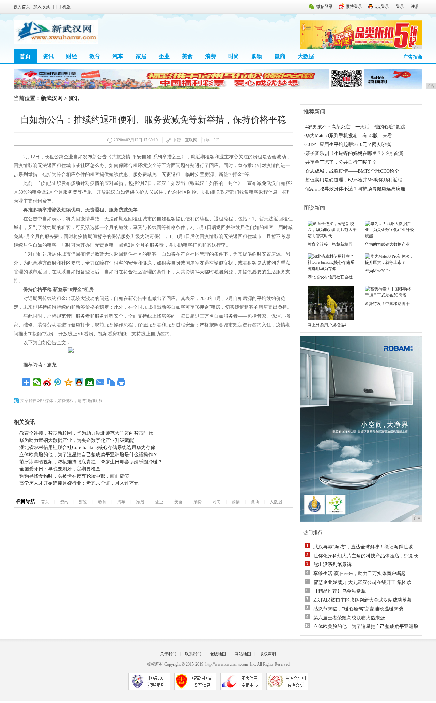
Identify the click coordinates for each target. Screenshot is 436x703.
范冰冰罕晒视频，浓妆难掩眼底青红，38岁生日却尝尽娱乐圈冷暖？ (90, 461)
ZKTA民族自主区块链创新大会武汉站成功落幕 (362, 600)
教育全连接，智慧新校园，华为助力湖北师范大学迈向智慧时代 (86, 433)
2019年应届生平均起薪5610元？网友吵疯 (348, 144)
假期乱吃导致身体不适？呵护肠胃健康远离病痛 (355, 188)
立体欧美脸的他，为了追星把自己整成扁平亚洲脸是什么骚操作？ (88, 454)
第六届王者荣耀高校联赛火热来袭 (349, 617)
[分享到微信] (37, 382)
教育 (94, 56)
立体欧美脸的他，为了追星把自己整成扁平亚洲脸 (365, 626)
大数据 (306, 56)
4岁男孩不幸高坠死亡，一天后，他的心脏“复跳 (355, 126)
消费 (210, 56)
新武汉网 (52, 98)
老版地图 (218, 654)
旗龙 (52, 364)
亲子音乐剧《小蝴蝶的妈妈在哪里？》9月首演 (354, 153)
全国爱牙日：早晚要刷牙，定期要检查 (59, 469)
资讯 (48, 56)
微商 (280, 56)
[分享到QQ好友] (79, 382)
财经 (71, 56)
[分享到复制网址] (111, 382)
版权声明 (268, 654)
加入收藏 (41, 6)
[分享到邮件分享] (100, 382)
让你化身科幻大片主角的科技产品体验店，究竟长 (365, 555)
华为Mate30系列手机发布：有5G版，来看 (348, 135)
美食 (187, 56)
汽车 (117, 56)
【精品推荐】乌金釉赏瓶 (339, 591)
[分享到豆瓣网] (89, 382)
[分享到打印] (121, 382)
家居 (141, 56)
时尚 (233, 56)
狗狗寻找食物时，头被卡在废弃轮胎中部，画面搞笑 (74, 476)
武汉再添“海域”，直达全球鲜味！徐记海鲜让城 (363, 546)
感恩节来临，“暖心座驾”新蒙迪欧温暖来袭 (358, 608)
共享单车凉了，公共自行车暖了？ (341, 162)
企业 (164, 56)
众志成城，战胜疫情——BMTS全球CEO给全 (352, 171)
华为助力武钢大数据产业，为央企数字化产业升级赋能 (76, 440)
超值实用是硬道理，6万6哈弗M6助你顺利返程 (353, 179)
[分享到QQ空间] (68, 382)
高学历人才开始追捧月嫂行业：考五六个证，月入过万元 (79, 483)
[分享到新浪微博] (47, 382)
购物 (256, 56)
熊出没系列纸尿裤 (332, 564)
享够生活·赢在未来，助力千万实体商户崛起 (359, 573)
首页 (25, 56)
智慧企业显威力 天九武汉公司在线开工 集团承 (362, 582)
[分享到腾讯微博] (58, 382)
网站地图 (243, 654)
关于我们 (168, 654)
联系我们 (193, 654)
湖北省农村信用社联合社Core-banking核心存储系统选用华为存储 (87, 447)
